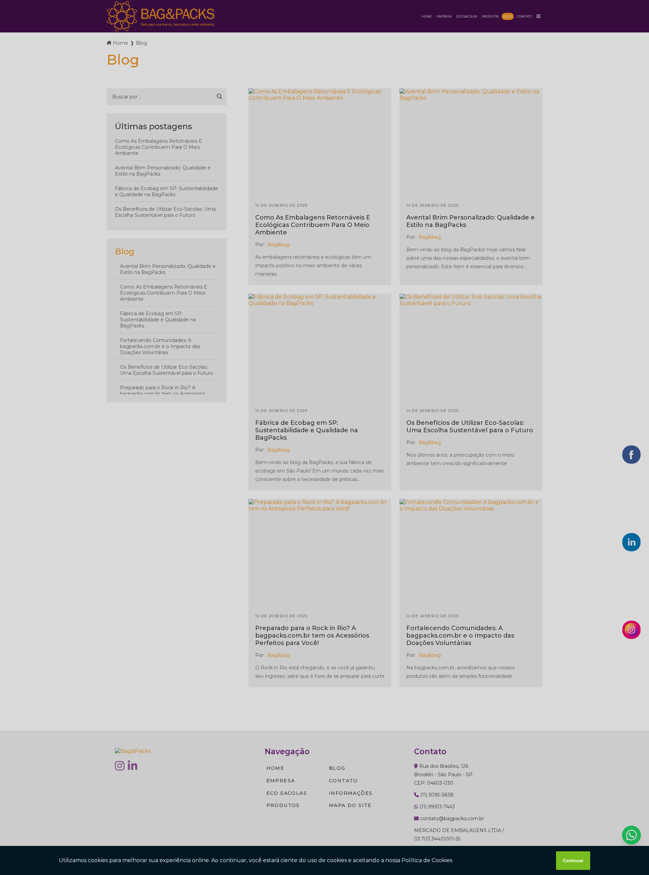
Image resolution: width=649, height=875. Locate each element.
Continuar (573, 860)
